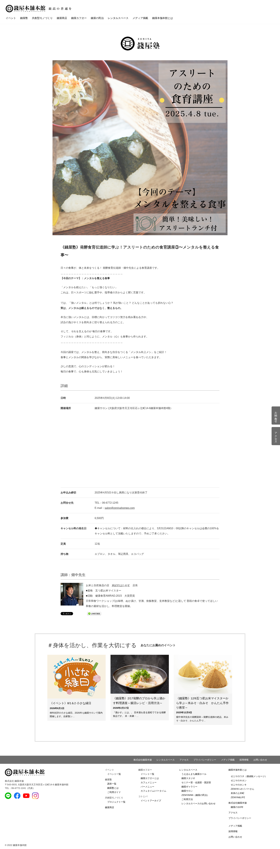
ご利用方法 (187, 799)
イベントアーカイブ (151, 800)
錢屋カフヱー (79, 18)
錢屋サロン (187, 791)
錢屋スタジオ (188, 778)
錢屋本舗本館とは (162, 18)
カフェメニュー (149, 782)
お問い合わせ (260, 759)
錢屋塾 (24, 18)
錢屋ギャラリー (189, 786)
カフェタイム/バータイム (153, 791)
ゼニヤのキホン (239, 780)
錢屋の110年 (237, 807)
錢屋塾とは (113, 788)
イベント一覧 (114, 774)
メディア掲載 (140, 18)
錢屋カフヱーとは (150, 778)
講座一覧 (111, 783)
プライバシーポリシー (204, 759)
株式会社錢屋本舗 (143, 759)
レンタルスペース (118, 18)
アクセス (184, 759)
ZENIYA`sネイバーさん (242, 789)
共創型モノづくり (42, 18)
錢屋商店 (62, 18)
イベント (11, 18)
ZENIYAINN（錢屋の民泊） (195, 795)
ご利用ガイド (114, 792)
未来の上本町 (237, 793)
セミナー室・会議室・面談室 (196, 782)
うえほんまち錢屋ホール (193, 774)
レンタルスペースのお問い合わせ (198, 803)
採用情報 (244, 759)
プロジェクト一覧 (116, 802)
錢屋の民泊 (97, 18)
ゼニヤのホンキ (239, 784)
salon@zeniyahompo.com (120, 508)
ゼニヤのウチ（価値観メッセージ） (249, 776)
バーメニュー (147, 786)
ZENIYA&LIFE (238, 797)
